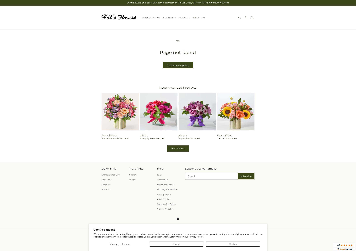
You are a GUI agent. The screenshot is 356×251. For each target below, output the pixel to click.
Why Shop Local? (165, 184)
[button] (169, 17)
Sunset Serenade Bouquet (115, 138)
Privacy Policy (196, 236)
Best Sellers (178, 148)
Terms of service (165, 209)
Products (106, 184)
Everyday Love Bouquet (152, 138)
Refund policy (163, 199)
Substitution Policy (166, 204)
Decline (233, 244)
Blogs (132, 179)
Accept (176, 244)
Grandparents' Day (111, 175)
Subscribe (246, 176)
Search (132, 175)
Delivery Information (167, 189)
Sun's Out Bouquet (227, 138)
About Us (106, 189)
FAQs (159, 175)
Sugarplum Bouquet (189, 138)
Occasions (107, 179)
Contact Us (162, 179)
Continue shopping (178, 65)
